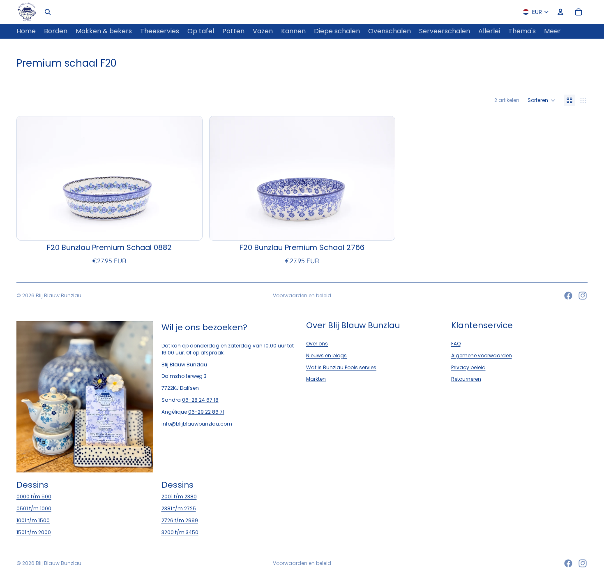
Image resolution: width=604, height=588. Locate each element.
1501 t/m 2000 (33, 532)
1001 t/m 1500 (33, 520)
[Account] (560, 12)
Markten (316, 379)
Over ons (317, 343)
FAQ (456, 343)
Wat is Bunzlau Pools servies (341, 367)
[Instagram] (583, 296)
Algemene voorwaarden (481, 355)
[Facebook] (568, 296)
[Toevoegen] (189, 227)
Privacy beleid (468, 367)
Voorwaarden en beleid (302, 295)
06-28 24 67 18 (200, 399)
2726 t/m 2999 (179, 520)
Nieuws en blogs (326, 355)
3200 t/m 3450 (179, 532)
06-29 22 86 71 (206, 411)
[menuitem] (552, 31)
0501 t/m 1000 (33, 508)
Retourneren (466, 379)
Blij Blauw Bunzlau (58, 295)
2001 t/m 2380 (179, 496)
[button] (542, 100)
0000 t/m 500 (33, 496)
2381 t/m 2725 (178, 508)
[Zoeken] (48, 12)
